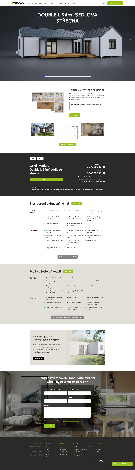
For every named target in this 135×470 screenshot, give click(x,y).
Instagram (98, 449)
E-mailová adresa (74, 389)
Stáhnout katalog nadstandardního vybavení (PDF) (67, 317)
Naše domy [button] (30, 3)
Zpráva (46, 405)
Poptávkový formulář (115, 3)
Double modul (63, 449)
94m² (40, 158)
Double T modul (63, 452)
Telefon (46, 397)
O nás (64, 3)
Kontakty (74, 3)
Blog (69, 3)
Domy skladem (38, 3)
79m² (33, 158)
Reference (53, 3)
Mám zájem (74, 115)
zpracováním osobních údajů (71, 421)
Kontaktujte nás (38, 358)
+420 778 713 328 (124, 464)
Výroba (60, 3)
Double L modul (63, 454)
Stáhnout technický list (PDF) (67, 257)
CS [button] (104, 3)
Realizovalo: (95, 461)
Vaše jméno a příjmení (52, 389)
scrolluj (131, 40)
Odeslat (49, 426)
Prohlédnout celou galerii (68, 144)
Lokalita (70, 397)
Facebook (98, 447)
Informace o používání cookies (36, 455)
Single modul (63, 447)
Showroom (46, 3)
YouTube (98, 452)
